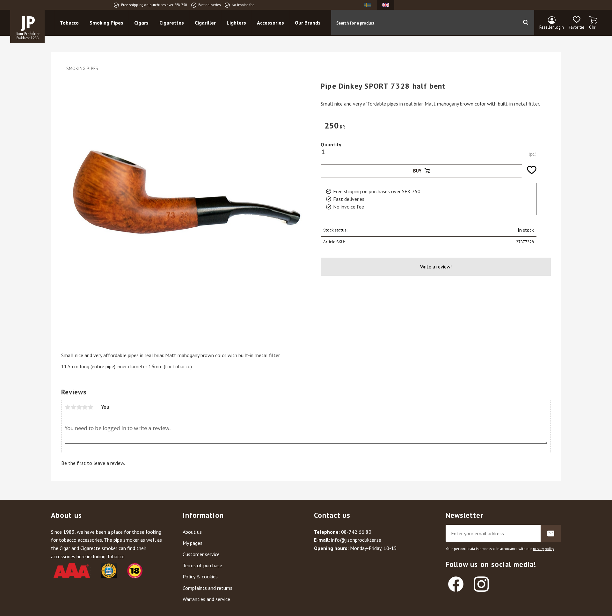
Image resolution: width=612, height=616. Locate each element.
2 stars (73, 407)
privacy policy (543, 548)
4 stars (85, 407)
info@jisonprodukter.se (356, 540)
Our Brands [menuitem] (308, 22)
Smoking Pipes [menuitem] (106, 22)
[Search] (525, 22)
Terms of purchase (202, 565)
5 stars (90, 407)
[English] (385, 5)
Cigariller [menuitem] (205, 22)
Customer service (201, 554)
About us (192, 532)
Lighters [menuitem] (236, 22)
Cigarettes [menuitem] (171, 22)
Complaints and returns (207, 588)
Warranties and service (206, 599)
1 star (67, 407)
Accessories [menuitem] (270, 22)
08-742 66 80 (356, 532)
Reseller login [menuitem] (551, 27)
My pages (192, 543)
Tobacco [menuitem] (69, 22)
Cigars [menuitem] (141, 22)
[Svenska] (367, 5)
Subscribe (551, 533)
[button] (576, 23)
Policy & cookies (200, 576)
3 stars (79, 407)
